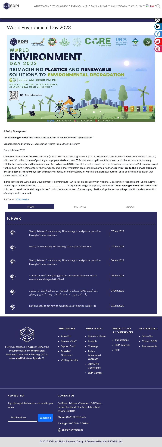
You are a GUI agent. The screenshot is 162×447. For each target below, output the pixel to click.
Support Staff (68, 346)
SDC (117, 349)
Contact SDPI (149, 341)
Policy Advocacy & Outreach (94, 355)
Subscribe (147, 335)
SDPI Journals (122, 344)
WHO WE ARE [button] (41, 5)
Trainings (93, 346)
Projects (92, 341)
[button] (150, 6)
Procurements (149, 346)
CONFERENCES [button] (99, 5)
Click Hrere (22, 199)
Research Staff (69, 341)
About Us (66, 335)
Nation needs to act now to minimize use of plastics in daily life (62, 305)
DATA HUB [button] (137, 5)
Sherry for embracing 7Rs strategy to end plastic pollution (60, 246)
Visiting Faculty (69, 359)
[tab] (31, 206)
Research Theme (97, 335)
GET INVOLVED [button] (119, 5)
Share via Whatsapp (72, 429)
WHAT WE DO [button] (60, 5)
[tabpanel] (81, 263)
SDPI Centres (95, 372)
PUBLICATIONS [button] (79, 5)
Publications (122, 339)
